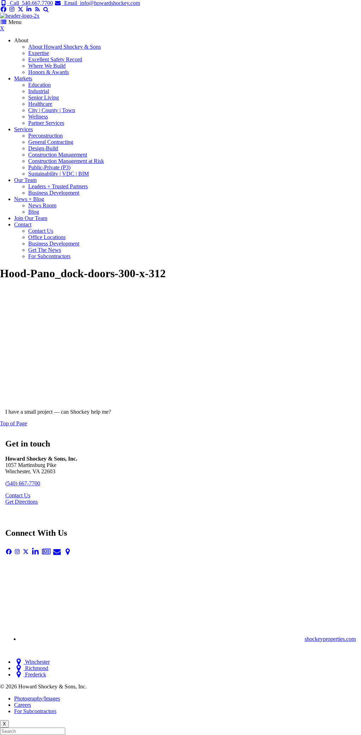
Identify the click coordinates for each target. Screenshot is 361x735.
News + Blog (29, 199)
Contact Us (40, 231)
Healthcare (40, 104)
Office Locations (47, 237)
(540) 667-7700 (22, 483)
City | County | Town (51, 110)
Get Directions (21, 502)
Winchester (37, 662)
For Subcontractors (49, 256)
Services (23, 129)
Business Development (53, 193)
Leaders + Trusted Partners (58, 186)
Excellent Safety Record (55, 59)
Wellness (38, 117)
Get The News (44, 250)
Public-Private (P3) (49, 167)
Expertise (38, 53)
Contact (22, 224)
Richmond (36, 668)
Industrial (38, 91)
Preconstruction (45, 136)
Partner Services (46, 123)
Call (30, 3)
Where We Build (47, 66)
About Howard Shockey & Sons (64, 47)
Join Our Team (30, 218)
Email (100, 3)
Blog (33, 212)
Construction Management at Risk (66, 161)
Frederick (35, 675)
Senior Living (43, 98)
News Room (42, 205)
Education (39, 85)
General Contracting (50, 142)
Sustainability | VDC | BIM (58, 174)
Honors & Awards (48, 72)
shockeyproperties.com (330, 639)
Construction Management (57, 155)
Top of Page (13, 423)
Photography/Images (37, 698)
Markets (23, 78)
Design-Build (43, 148)
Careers (22, 705)
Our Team (25, 180)
